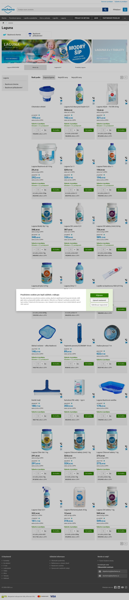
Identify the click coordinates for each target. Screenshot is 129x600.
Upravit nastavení (99, 300)
